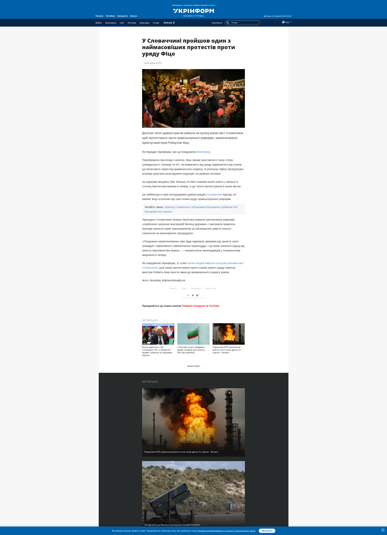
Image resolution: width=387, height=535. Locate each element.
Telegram (187, 349)
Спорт (156, 22)
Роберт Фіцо (211, 288)
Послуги (99, 16)
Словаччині (215, 194)
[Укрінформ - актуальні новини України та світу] (193, 10)
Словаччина (195, 288)
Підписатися (173, 338)
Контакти (217, 22)
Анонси (133, 16)
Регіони (132, 22)
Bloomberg (203, 151)
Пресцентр (122, 16)
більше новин (193, 409)
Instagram (199, 349)
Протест (173, 288)
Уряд (184, 288)
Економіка (110, 22)
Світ (122, 22)
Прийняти (267, 531)
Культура (144, 22)
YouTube (214, 349)
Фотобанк (110, 16)
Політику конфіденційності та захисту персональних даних (226, 531)
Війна (99, 22)
